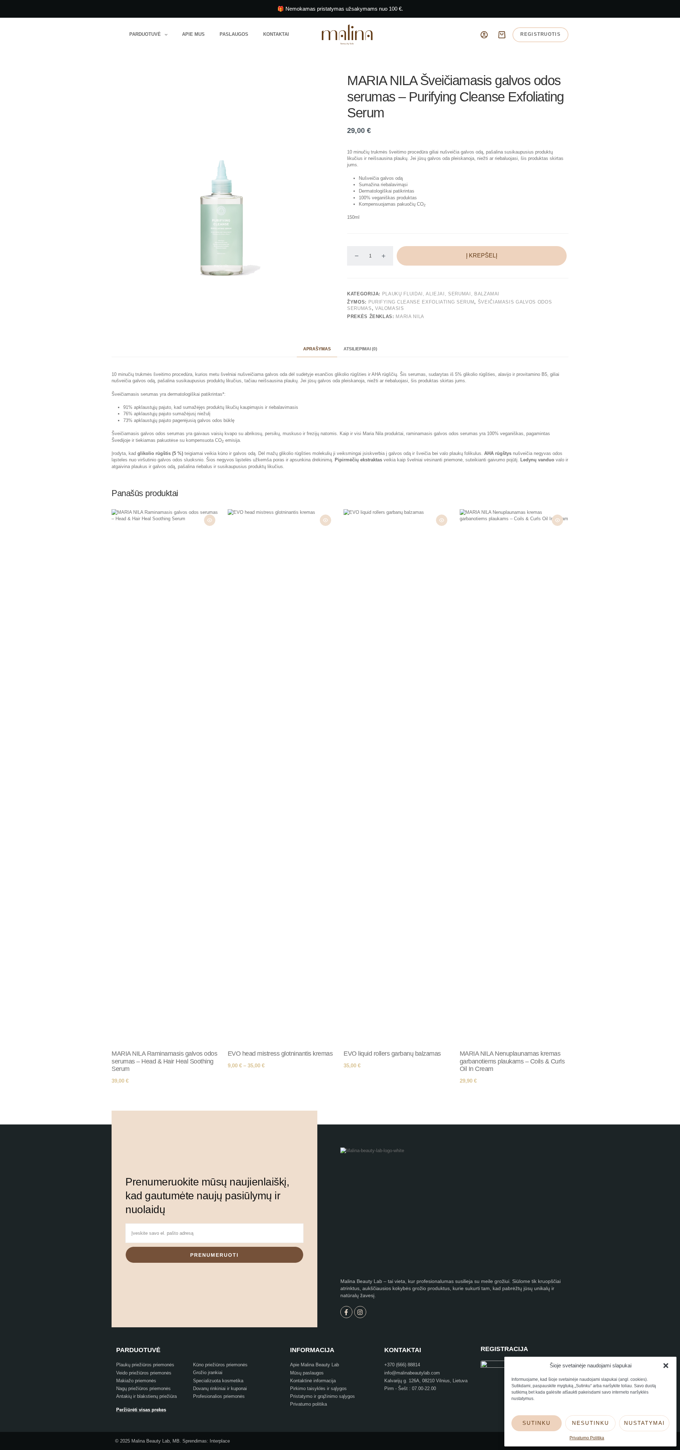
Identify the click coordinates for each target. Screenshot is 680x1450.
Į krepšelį (481, 255)
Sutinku (536, 1423)
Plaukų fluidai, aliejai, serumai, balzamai (440, 293)
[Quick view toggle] (209, 520)
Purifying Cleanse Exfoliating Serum (421, 302)
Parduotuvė (145, 34)
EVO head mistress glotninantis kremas (280, 1053)
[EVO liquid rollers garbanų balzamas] (398, 775)
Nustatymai (644, 1423)
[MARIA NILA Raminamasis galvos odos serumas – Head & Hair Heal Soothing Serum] (166, 775)
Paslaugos (234, 34)
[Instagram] (360, 1312)
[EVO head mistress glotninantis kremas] (282, 775)
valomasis (389, 308)
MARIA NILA (410, 316)
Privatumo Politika (587, 1437)
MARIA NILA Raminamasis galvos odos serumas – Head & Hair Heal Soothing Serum (164, 1061)
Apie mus (193, 34)
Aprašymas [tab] (317, 348)
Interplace (220, 1441)
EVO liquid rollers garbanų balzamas (392, 1053)
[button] (665, 1365)
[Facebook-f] (346, 1312)
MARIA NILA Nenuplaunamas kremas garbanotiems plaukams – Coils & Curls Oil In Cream (512, 1061)
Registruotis (540, 34)
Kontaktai (276, 34)
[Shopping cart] (501, 34)
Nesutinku (590, 1423)
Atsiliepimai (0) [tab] (360, 348)
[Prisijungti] (484, 34)
